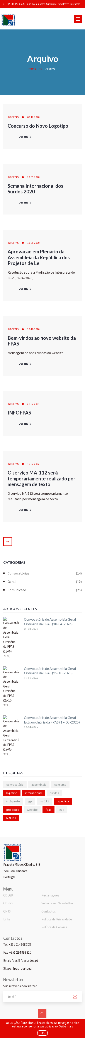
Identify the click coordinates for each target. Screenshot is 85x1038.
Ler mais (25, 136)
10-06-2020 (33, 242)
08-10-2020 (33, 117)
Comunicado (45, 590)
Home (32, 69)
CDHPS (14, 3)
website (32, 810)
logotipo (11, 793)
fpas (48, 810)
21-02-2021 (33, 403)
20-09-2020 (33, 177)
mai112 (44, 801)
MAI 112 (11, 818)
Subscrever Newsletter (57, 3)
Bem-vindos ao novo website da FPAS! (42, 341)
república (63, 801)
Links (28, 3)
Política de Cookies (54, 927)
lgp (30, 801)
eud (61, 810)
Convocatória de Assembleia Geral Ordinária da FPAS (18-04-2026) (50, 621)
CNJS (21, 3)
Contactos (75, 3)
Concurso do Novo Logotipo (38, 126)
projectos (12, 810)
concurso (60, 785)
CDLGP (6, 3)
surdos (54, 793)
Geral (45, 581)
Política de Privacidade (56, 919)
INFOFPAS (13, 117)
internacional (33, 793)
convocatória (15, 785)
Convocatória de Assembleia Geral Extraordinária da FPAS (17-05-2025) (52, 719)
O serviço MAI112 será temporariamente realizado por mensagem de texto (41, 478)
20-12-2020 (33, 329)
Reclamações (38, 3)
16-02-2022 (33, 463)
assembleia (38, 785)
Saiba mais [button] (66, 1026)
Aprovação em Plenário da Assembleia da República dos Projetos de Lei (39, 257)
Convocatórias (45, 573)
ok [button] (43, 1033)
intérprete (13, 801)
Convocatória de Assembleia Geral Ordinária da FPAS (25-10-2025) (50, 670)
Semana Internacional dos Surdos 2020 (35, 189)
